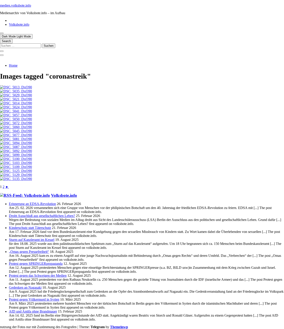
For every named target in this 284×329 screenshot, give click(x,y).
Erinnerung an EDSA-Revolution (32, 204)
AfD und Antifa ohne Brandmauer (33, 311)
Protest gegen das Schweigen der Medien (38, 275)
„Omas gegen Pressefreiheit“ (29, 252)
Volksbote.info (19, 24)
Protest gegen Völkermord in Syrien (34, 299)
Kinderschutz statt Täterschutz (30, 228)
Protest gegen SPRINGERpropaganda (36, 263)
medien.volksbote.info (15, 5)
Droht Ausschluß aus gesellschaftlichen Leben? (42, 216)
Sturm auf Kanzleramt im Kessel (31, 240)
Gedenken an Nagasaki (25, 287)
